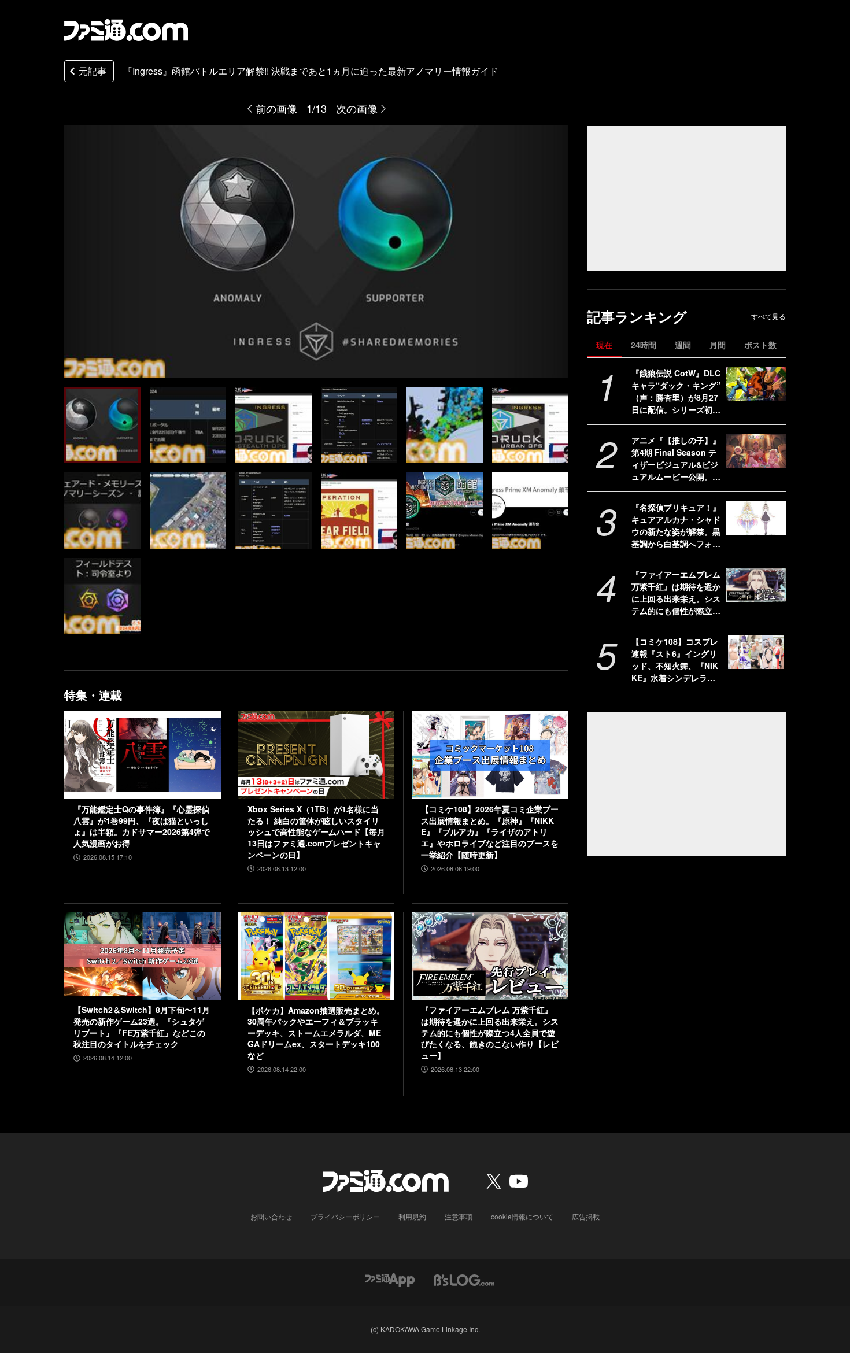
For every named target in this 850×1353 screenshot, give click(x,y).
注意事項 (458, 1216)
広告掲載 (586, 1216)
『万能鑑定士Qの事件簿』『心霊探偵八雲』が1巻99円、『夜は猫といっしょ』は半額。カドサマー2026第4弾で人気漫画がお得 (141, 826)
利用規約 (412, 1216)
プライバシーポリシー (345, 1216)
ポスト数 (760, 344)
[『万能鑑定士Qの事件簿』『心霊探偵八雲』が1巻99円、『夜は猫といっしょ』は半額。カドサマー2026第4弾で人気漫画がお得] (142, 755)
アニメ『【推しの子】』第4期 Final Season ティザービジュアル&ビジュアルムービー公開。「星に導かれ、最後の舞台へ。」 (675, 458)
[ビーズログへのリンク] (464, 1279)
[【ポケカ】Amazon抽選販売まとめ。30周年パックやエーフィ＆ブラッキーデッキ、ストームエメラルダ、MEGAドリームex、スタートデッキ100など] (316, 956)
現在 (604, 344)
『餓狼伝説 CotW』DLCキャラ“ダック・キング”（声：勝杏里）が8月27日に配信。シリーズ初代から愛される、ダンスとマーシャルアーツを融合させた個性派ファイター (675, 391)
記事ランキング (637, 316)
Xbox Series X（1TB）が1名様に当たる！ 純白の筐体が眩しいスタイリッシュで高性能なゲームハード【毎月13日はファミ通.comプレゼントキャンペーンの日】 (316, 832)
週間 (683, 344)
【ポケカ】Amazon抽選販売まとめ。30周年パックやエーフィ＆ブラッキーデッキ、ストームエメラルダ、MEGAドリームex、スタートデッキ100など (316, 1033)
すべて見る (768, 316)
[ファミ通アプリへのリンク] (390, 1279)
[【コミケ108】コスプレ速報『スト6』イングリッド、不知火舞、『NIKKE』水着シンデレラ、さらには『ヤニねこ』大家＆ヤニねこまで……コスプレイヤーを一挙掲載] (756, 652)
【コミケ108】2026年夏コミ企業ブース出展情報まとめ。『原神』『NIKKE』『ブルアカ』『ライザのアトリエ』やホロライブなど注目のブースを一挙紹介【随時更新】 (490, 832)
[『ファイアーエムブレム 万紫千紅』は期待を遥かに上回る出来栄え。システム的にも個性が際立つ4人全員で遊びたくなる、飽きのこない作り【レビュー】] (756, 585)
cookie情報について (522, 1216)
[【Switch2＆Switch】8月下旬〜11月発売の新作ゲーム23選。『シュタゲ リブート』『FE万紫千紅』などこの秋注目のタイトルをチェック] (142, 956)
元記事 (92, 70)
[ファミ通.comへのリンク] (126, 30)
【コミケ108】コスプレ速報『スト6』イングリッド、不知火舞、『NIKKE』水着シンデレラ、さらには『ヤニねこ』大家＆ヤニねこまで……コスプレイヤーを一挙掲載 (675, 659)
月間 (717, 344)
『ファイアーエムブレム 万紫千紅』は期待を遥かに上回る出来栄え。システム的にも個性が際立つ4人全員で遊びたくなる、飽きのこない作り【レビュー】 (675, 592)
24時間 (643, 344)
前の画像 (276, 108)
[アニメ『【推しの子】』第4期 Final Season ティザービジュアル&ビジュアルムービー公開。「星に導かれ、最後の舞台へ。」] (756, 451)
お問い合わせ (271, 1216)
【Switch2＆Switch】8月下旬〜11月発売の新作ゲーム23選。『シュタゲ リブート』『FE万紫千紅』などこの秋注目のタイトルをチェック (141, 1026)
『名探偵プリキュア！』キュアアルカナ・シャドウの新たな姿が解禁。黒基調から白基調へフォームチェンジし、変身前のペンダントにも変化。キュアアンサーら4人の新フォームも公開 (675, 525)
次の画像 (357, 108)
